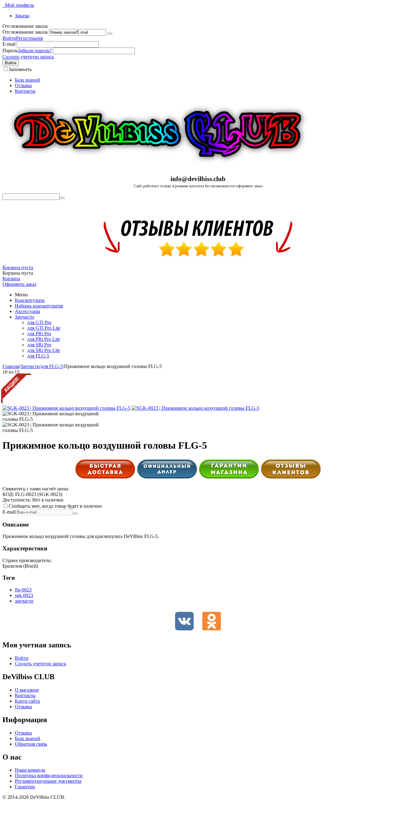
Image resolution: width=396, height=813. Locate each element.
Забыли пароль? (35, 50)
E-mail (8, 44)
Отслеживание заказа (25, 32)
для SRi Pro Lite (43, 350)
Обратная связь (31, 744)
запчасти (24, 600)
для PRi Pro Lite (43, 339)
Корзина (11, 278)
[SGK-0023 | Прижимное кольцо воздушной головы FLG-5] (66, 408)
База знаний (27, 80)
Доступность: (16, 499)
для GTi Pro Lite (43, 328)
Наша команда (30, 770)
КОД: (8, 494)
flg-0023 (23, 589)
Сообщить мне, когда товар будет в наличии (55, 506)
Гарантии (25, 786)
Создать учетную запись (28, 56)
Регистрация (29, 38)
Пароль (10, 50)
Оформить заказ (19, 284)
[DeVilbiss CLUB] (157, 167)
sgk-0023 (24, 595)
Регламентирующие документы (48, 781)
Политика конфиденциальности (49, 775)
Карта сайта (27, 701)
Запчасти (24, 317)
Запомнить (20, 69)
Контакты (25, 91)
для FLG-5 (38, 355)
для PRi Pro (39, 333)
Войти (9, 38)
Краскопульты (30, 300)
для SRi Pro (39, 344)
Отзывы (23, 85)
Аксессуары (27, 311)
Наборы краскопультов (39, 305)
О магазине (27, 689)
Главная (10, 366)
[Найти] (62, 198)
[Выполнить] (109, 34)
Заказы (22, 15)
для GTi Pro (39, 322)
